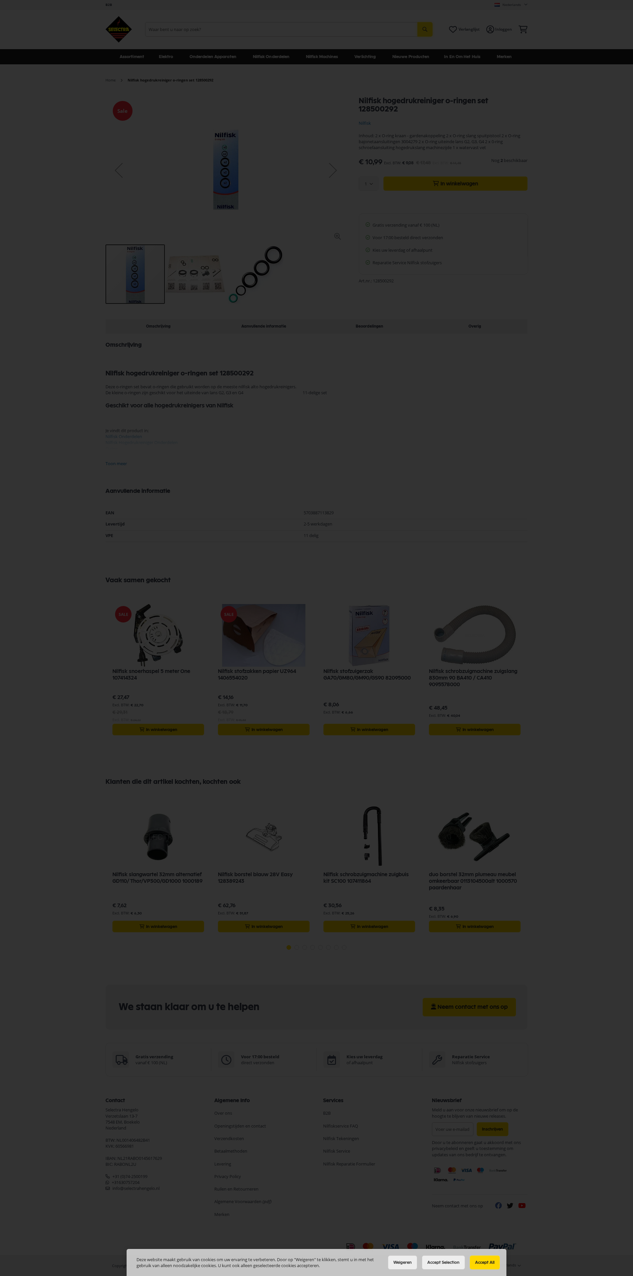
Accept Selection (443, 1262)
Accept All (485, 1262)
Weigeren (402, 1262)
